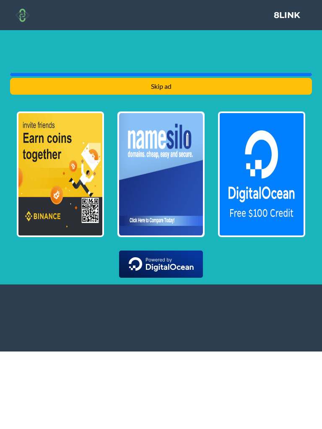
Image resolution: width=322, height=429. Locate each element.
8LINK (287, 15)
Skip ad (161, 86)
